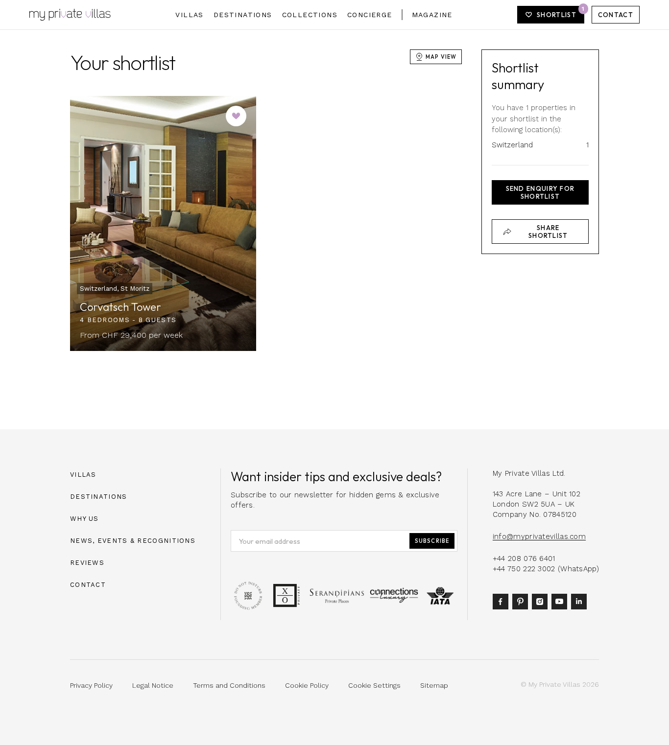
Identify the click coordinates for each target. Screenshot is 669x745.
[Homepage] (70, 14)
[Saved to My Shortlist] (236, 116)
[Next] (237, 223)
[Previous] (88, 223)
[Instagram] (541, 601)
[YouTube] (561, 601)
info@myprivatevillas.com (539, 536)
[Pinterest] (522, 601)
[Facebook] (502, 601)
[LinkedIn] (581, 601)
